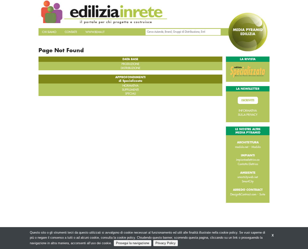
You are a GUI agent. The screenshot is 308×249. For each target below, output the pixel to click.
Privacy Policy (165, 243)
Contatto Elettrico (248, 164)
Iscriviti (247, 100)
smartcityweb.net (247, 177)
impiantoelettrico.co (247, 159)
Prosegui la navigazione (132, 243)
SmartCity (248, 181)
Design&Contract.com (243, 194)
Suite (262, 194)
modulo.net (241, 147)
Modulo (256, 147)
